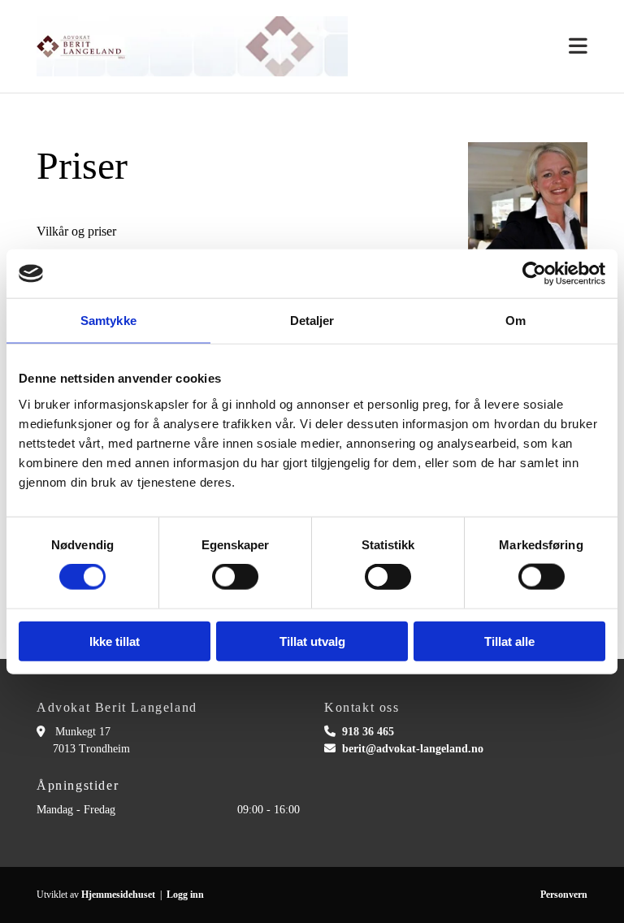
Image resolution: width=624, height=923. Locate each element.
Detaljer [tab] (312, 320)
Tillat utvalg (312, 641)
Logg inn (185, 894)
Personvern (563, 894)
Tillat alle (509, 641)
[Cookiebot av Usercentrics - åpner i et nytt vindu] (534, 274)
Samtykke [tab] (108, 320)
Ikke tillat (114, 641)
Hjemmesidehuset (118, 894)
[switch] (235, 577)
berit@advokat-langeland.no (412, 749)
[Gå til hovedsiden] (192, 46)
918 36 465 (368, 732)
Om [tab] (515, 320)
